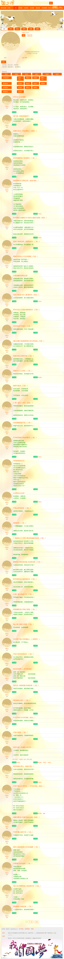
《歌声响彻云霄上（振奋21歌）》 (23, 766)
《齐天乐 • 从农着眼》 (19, 97)
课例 (37, 29)
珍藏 (31, 29)
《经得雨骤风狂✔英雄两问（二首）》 (24, 158)
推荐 (24, 29)
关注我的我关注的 (29, 35)
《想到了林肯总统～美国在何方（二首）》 (26, 241)
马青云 (7, 106)
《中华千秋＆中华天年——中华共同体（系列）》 (28, 786)
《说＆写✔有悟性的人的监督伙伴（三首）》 (27, 886)
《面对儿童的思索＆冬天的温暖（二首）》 (26, 847)
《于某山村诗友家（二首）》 (22, 508)
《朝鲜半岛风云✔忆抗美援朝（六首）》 (25, 256)
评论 (11, 29)
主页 (4, 29)
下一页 (30, 922)
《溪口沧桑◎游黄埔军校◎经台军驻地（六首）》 (28, 341)
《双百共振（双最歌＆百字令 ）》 (23, 747)
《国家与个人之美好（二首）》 (22, 370)
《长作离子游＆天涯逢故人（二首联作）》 (26, 639)
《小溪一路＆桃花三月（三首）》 (23, 594)
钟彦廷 (21, 759)
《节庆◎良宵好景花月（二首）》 (23, 654)
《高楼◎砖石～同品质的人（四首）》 (25, 131)
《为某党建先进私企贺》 (20, 275)
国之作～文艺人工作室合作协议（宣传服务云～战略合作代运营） (25, 938)
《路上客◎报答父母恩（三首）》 (23, 624)
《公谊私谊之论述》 (19, 493)
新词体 (38, 8)
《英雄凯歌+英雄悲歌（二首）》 (23, 906)
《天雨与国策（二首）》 (20, 732)
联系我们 (27, 929)
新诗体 (20, 8)
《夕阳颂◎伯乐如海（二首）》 (22, 863)
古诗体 (26, 8)
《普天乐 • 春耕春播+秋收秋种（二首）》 (26, 685)
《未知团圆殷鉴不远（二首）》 (22, 422)
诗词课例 (44, 8)
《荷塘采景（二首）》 (19, 523)
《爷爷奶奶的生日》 (19, 460)
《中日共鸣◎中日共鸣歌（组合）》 (24, 717)
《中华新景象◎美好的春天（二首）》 (25, 437)
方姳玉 (40, 214)
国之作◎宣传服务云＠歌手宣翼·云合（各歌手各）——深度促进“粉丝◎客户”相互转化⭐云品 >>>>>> (32, 934)
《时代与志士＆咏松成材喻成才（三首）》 (26, 309)
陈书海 (40, 377)
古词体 (32, 8)
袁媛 (44, 813)
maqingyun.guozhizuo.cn (32, 51)
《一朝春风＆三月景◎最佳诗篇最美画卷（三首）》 (29, 538)
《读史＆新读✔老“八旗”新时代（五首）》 (26, 294)
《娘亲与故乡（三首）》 (20, 385)
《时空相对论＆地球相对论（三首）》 (25, 579)
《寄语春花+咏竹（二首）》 (21, 700)
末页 (36, 922)
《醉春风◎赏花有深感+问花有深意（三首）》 (27, 562)
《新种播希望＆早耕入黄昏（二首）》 (25, 609)
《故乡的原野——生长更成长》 (22, 669)
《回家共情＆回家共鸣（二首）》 (23, 356)
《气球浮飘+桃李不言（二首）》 (23, 832)
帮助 (32, 929)
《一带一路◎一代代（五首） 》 (22, 403)
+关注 (23, 35)
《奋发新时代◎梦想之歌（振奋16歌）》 (25, 180)
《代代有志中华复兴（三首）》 (22, 326)
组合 (17, 29)
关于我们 (21, 929)
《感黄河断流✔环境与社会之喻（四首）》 (26, 817)
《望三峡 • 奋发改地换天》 (21, 116)
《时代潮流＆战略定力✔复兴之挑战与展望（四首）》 (30, 217)
